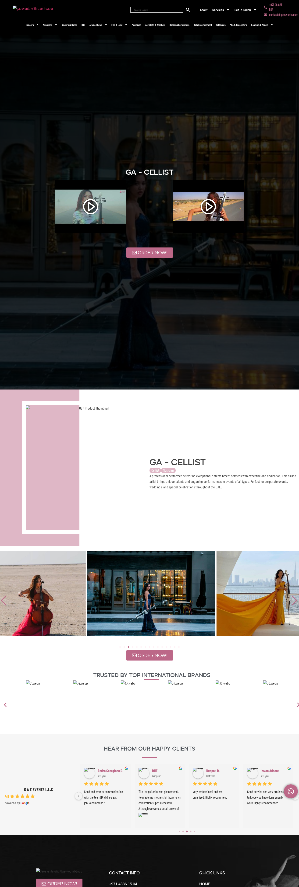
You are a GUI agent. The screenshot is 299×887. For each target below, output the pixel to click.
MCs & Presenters (238, 24)
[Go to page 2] (187, 831)
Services (218, 9)
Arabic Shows (95, 24)
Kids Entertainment (203, 24)
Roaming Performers (179, 24)
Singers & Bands (69, 24)
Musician (168, 470)
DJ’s (83, 24)
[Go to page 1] (183, 831)
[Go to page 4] (194, 831)
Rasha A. (212, 770)
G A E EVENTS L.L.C (38, 789)
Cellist (155, 470)
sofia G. (103, 770)
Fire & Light (116, 24)
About (204, 9)
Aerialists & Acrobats (155, 24)
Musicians (47, 24)
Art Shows (221, 24)
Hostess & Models (259, 24)
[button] (295, 600)
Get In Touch (243, 9)
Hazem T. (158, 770)
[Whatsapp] (291, 791)
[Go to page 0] (179, 831)
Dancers (30, 24)
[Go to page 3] (191, 831)
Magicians (136, 24)
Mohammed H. (270, 770)
